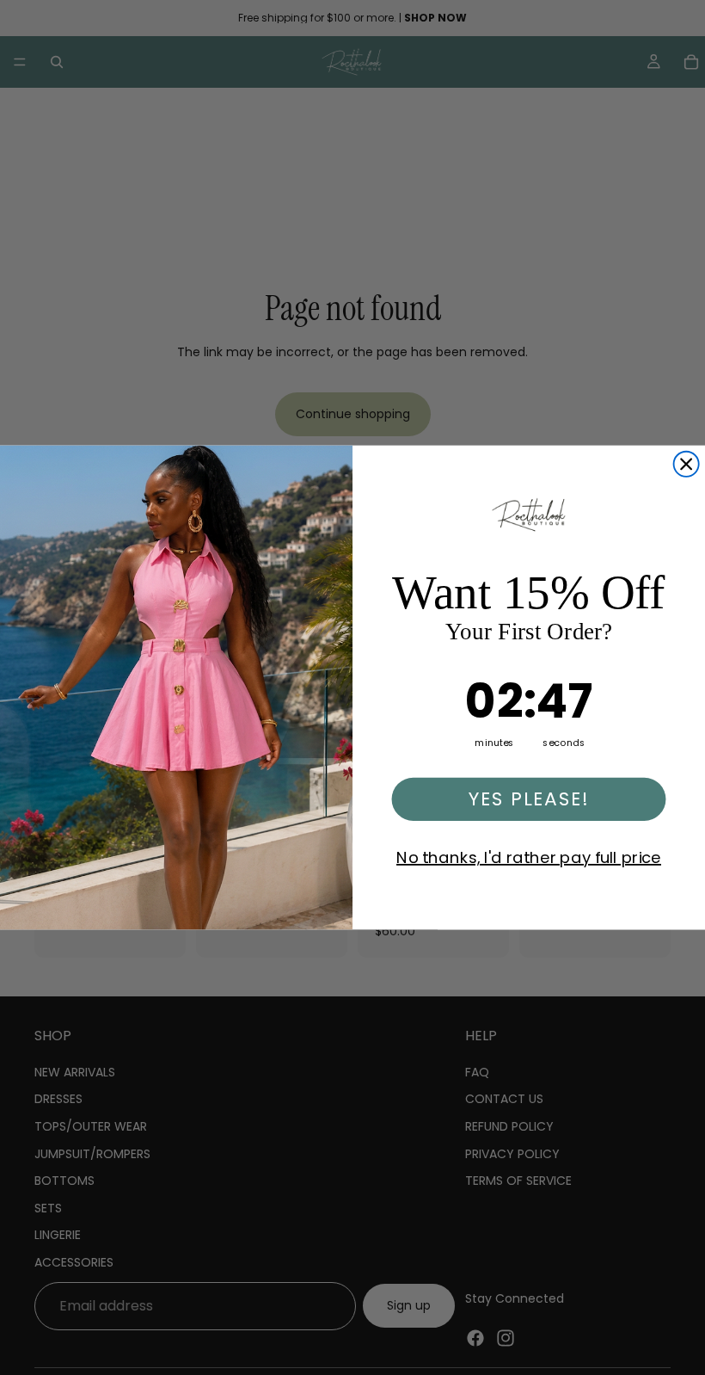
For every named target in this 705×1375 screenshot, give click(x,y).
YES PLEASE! (529, 798)
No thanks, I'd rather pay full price (528, 858)
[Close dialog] (686, 464)
